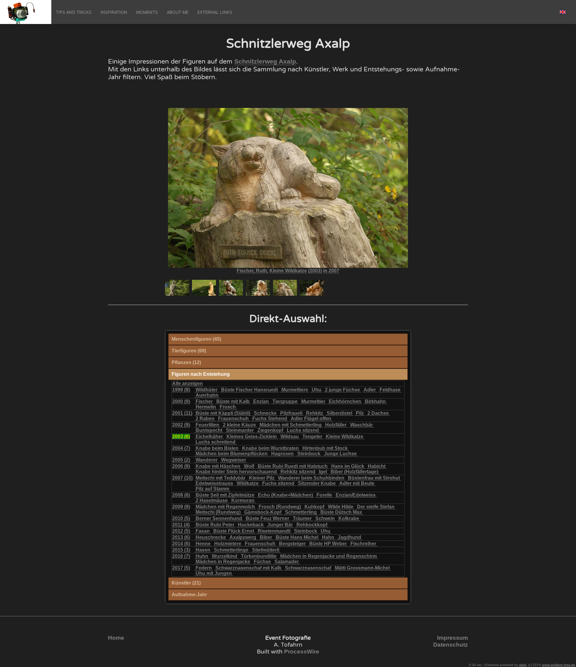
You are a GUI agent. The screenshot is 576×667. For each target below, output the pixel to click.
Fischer (204, 401)
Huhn (201, 556)
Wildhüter (206, 389)
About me (177, 12)
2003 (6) (181, 436)
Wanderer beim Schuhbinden (311, 477)
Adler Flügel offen (311, 418)
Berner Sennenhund (218, 518)
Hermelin (205, 406)
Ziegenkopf (270, 430)
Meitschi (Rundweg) (218, 512)
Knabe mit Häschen (218, 466)
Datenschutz (450, 645)
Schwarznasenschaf (308, 567)
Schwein (325, 518)
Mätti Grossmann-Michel (362, 567)
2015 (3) (181, 549)
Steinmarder (240, 430)
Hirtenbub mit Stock (325, 448)
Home (116, 638)
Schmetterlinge (231, 549)
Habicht (377, 466)
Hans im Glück (347, 466)
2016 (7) (181, 556)
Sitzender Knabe (317, 483)
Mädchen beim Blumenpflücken (231, 453)
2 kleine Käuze (239, 424)
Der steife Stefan (376, 506)
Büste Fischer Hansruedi (249, 389)
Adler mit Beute (357, 483)
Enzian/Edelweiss (355, 495)
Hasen (203, 549)
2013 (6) (181, 537)
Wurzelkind (224, 556)
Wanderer (206, 459)
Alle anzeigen (187, 383)
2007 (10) (182, 477)
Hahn (328, 537)
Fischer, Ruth (252, 270)
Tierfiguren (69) (189, 350)
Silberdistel (339, 413)
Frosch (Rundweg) (279, 506)
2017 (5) (181, 567)
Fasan (202, 531)
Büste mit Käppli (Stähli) (222, 413)
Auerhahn (207, 395)
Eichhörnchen (345, 401)
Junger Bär (280, 524)
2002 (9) (181, 424)
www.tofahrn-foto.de (558, 665)
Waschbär (361, 424)
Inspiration (113, 12)
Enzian (261, 401)
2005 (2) (181, 459)
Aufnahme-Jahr (189, 594)
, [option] (288, 271)
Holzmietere (227, 543)
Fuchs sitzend (278, 483)
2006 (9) (181, 466)
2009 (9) (181, 506)
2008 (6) (181, 495)
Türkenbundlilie (259, 556)
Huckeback (251, 524)
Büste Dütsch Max (341, 512)
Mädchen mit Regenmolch (225, 506)
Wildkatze (248, 483)
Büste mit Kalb (233, 401)
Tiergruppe (285, 401)
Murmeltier (313, 401)
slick (522, 665)
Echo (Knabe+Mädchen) (285, 495)
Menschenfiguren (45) (196, 339)
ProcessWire (301, 651)
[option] (177, 288)
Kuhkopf (314, 506)
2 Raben (205, 418)
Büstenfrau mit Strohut (374, 477)
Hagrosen (282, 453)
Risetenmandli (274, 531)
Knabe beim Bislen (217, 448)
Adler (369, 389)
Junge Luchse (340, 453)
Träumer (302, 518)
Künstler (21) (186, 582)
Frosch (227, 406)
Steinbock (309, 453)
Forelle (324, 495)
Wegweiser (233, 459)
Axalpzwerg (242, 537)
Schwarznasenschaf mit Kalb (248, 567)
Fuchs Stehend (269, 418)
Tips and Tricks (74, 12)
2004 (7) (181, 448)
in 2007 (331, 270)
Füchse (262, 561)
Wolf (249, 466)
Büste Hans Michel (297, 537)
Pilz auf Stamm (212, 488)
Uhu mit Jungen (213, 573)
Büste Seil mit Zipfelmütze (225, 495)
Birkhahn (375, 401)
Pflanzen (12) (186, 362)
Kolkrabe (348, 518)
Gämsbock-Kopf (263, 512)
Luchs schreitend (215, 441)
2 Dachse (378, 413)
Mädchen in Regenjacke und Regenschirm (328, 556)
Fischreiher (363, 543)
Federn (203, 567)
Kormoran (243, 500)
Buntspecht (209, 430)
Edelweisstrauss (214, 483)
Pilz (360, 413)
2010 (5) (181, 518)
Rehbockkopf (311, 524)
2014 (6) (181, 543)
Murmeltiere (294, 389)
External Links (214, 12)
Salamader (286, 561)
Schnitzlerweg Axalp (265, 61)
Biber (266, 537)
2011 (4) (181, 524)
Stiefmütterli (265, 549)
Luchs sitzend (303, 430)
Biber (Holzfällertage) (354, 471)
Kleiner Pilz (262, 477)
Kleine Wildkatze (288, 270)
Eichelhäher (209, 436)
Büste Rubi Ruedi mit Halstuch (292, 466)
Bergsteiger (292, 543)
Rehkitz (314, 413)
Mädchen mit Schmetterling (290, 424)
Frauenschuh (233, 418)
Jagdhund (349, 537)
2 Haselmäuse (211, 500)
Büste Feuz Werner (267, 518)
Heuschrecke (210, 537)
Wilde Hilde (341, 506)
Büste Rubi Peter (215, 524)
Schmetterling (301, 512)
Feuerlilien (207, 424)
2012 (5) (181, 531)
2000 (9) (181, 401)
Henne (203, 543)
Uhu (316, 389)
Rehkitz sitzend (297, 471)
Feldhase (390, 389)
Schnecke (265, 413)
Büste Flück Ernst (233, 531)
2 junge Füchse (342, 389)
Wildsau (289, 436)
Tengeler (312, 436)
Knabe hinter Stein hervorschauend (236, 471)
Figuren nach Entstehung (201, 374)
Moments (147, 12)
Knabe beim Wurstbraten (270, 448)
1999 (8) (181, 389)
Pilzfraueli (291, 413)
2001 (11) (182, 413)
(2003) (315, 270)
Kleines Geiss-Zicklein (251, 436)
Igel (323, 471)
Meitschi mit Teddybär (220, 477)
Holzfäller (336, 424)
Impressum (452, 638)
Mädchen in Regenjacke (222, 561)
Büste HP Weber (328, 543)
